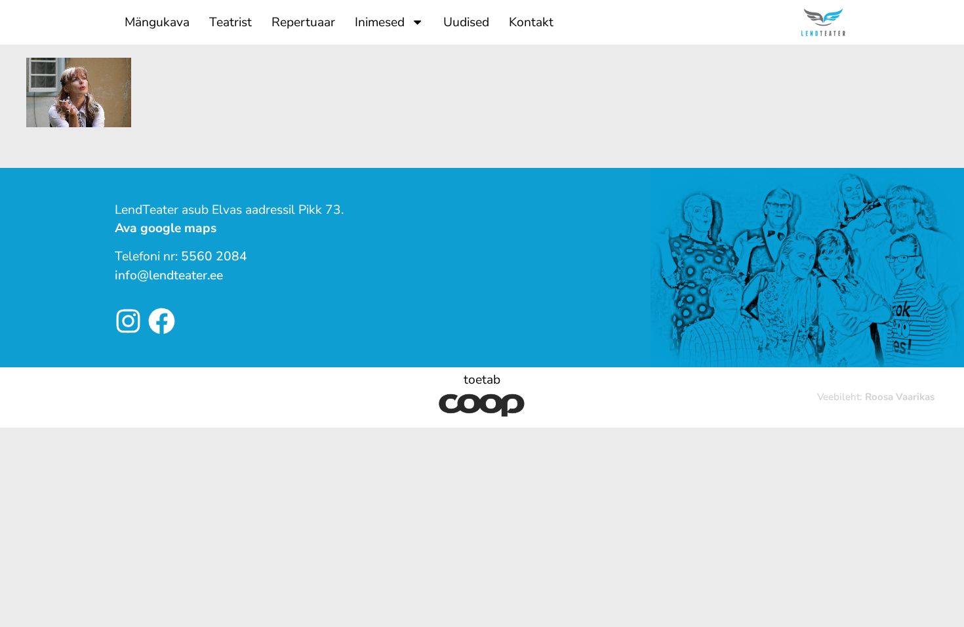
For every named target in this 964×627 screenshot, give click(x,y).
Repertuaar (303, 22)
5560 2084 (214, 256)
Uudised (466, 22)
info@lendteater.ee (169, 275)
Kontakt (531, 22)
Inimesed (380, 22)
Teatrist (230, 22)
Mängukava (157, 22)
